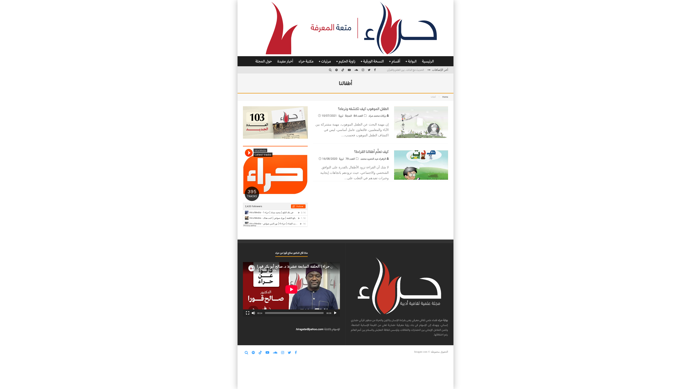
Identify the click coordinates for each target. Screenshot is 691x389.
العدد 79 (350, 158)
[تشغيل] (335, 313)
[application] (291, 289)
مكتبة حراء (306, 61)
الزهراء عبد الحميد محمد (373, 158)
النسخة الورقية (373, 61)
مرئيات (326, 61)
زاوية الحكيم (347, 61)
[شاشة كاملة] (247, 313)
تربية (340, 115)
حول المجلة (263, 61)
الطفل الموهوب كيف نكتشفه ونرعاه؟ (363, 108)
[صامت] (253, 313)
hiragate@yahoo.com (309, 329)
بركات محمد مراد (378, 115)
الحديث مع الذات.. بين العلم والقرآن (405, 69)
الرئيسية (428, 61)
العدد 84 (358, 115)
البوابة (412, 61)
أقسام (396, 61)
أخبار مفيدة (285, 61)
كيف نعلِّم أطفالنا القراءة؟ (371, 151)
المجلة (348, 115)
